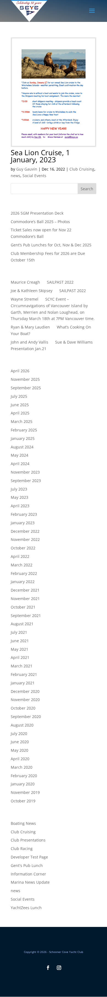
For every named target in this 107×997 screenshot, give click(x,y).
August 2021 (22, 623)
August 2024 (22, 446)
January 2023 (23, 522)
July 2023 (19, 489)
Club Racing (22, 848)
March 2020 (21, 767)
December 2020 (25, 691)
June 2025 (20, 404)
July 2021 (19, 632)
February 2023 (24, 514)
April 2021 (20, 657)
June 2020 (20, 741)
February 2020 (24, 775)
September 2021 (26, 615)
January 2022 (23, 581)
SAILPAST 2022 (60, 282)
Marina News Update (30, 882)
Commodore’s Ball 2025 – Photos (40, 221)
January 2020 (23, 783)
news (15, 175)
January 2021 (23, 682)
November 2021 (25, 598)
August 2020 (22, 725)
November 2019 (25, 792)
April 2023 (20, 505)
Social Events (34, 175)
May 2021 (19, 649)
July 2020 (19, 733)
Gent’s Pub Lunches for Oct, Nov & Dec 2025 (51, 244)
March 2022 (21, 564)
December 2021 (25, 590)
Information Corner (28, 874)
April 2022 (20, 556)
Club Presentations (28, 840)
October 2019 (23, 800)
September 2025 (26, 387)
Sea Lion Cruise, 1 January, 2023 (40, 156)
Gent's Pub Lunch (27, 865)
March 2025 (21, 421)
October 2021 (23, 607)
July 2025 (19, 396)
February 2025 (24, 430)
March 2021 (21, 665)
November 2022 (25, 539)
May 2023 (19, 497)
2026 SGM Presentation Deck (37, 213)
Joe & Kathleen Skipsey (31, 290)
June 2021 (20, 640)
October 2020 (23, 708)
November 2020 (25, 699)
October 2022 (23, 548)
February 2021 (24, 674)
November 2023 (25, 472)
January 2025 (23, 438)
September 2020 (26, 716)
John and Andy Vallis (29, 342)
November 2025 (25, 379)
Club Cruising (81, 169)
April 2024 (20, 463)
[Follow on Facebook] (48, 967)
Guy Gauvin (26, 169)
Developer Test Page (29, 857)
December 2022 (25, 531)
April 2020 (20, 758)
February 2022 (24, 573)
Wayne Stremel (24, 299)
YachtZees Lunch (26, 907)
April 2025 (20, 413)
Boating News (23, 823)
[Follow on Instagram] (59, 967)
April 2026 (20, 370)
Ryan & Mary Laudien (30, 327)
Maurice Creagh (25, 282)
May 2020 (19, 750)
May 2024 (19, 455)
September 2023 (26, 480)
